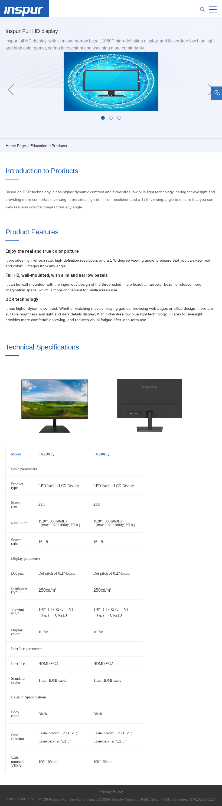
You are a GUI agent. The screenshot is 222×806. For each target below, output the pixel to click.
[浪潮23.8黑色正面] (111, 117)
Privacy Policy (111, 791)
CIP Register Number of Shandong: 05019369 (77, 799)
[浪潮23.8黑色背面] (119, 117)
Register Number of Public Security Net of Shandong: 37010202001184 (164, 799)
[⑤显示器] (103, 117)
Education (38, 146)
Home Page (16, 146)
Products (59, 146)
